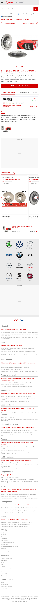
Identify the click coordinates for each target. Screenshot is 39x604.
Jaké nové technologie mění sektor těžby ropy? (12, 512)
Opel (9, 270)
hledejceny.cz (4, 532)
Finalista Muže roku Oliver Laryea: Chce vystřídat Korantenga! (15, 524)
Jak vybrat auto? (5, 551)
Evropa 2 (3, 590)
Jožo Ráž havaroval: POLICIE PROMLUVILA (11, 369)
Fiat (30, 280)
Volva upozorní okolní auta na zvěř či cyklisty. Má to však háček (15, 401)
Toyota (30, 270)
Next (35, 198)
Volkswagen (19, 249)
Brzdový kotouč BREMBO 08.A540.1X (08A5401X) (18, 71)
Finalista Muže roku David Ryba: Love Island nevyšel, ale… (14, 526)
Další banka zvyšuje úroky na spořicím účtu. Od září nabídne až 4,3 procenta (19, 430)
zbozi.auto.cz (4, 14)
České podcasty (5, 584)
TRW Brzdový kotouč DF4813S (11, 179)
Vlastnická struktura (22, 601)
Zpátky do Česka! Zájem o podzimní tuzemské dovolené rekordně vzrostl (18, 462)
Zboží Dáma (4, 538)
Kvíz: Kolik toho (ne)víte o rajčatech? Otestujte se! (12, 450)
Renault (20, 270)
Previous (3, 197)
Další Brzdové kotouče (7, 177)
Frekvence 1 (4, 588)
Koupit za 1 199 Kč (19, 86)
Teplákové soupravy (5, 570)
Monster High (4, 560)
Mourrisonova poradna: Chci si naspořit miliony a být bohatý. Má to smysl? (18, 510)
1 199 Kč (32, 106)
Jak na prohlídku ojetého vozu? (8, 542)
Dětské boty (4, 571)
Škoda (9, 249)
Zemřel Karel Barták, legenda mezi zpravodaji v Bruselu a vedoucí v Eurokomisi (19, 332)
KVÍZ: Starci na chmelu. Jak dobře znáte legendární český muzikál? (16, 386)
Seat (19, 280)
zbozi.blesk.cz (4, 540)
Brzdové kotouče (7, 16)
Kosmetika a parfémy (6, 568)
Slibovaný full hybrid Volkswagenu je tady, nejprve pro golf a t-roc (16, 396)
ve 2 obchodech (6, 218)
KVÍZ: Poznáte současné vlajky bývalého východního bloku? (15, 468)
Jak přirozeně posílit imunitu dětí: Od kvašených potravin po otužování (17, 382)
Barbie (2, 562)
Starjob (2, 582)
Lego (2, 564)
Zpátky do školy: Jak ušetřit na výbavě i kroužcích (12, 384)
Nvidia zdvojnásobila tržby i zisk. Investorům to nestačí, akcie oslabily (17, 432)
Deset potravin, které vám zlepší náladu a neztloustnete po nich (15, 496)
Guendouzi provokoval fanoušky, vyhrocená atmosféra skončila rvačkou (17, 522)
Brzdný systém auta (31, 14)
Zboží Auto (3, 548)
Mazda (9, 280)
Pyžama (3, 566)
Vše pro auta (14, 14)
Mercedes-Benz (30, 249)
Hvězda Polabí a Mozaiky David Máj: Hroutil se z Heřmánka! (15, 367)
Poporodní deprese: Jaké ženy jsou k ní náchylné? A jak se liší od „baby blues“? (19, 498)
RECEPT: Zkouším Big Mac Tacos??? (9, 477)
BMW (19, 259)
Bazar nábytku (4, 575)
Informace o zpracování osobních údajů (17, 599)
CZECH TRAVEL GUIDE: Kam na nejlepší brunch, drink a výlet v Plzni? (17, 479)
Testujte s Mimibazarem (6, 558)
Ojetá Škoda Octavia (6, 550)
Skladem (34, 100)
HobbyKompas (4, 544)
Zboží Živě (3, 534)
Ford (9, 259)
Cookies (29, 599)
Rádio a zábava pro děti (6, 586)
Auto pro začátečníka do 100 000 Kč (9, 546)
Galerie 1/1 (19, 67)
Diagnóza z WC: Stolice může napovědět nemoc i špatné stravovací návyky (18, 494)
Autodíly (22, 14)
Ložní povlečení (4, 573)
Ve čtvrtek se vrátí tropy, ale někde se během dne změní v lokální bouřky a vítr (19, 371)
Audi (30, 259)
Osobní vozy (4, 536)
